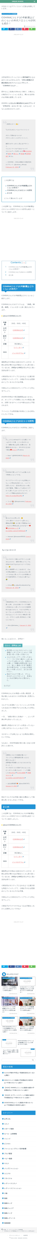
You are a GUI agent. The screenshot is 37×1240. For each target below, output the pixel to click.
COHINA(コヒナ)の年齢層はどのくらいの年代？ (20, 268)
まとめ (11, 275)
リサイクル (8, 1178)
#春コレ (15, 154)
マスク (6, 1163)
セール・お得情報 (10, 1134)
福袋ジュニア (9, 1208)
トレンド (7, 1138)
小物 (5, 1193)
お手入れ (7, 1119)
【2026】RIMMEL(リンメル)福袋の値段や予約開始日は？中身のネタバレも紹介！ (19, 1089)
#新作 (9, 154)
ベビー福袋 (8, 1158)
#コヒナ (14, 450)
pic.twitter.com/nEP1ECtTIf (15, 778)
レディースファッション (13, 1188)
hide (23, 262)
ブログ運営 (8, 1153)
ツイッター (18, 347)
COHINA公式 (18, 330)
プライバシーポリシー (14, 1235)
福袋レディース (9, 1218)
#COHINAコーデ (13, 528)
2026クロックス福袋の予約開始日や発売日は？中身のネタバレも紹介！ (18, 1081)
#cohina (12, 773)
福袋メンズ (8, 1213)
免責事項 (25, 1235)
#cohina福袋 (21, 773)
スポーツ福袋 (9, 1129)
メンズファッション (11, 1168)
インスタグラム (18, 353)
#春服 (22, 154)
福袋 (5, 1198)
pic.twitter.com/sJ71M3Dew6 (15, 531)
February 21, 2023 (12, 167)
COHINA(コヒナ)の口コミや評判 (20, 272)
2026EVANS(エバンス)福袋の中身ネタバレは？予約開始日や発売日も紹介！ (18, 1104)
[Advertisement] (18, 54)
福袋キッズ (8, 1203)
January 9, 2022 (11, 786)
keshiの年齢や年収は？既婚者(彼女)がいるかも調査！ (19, 1074)
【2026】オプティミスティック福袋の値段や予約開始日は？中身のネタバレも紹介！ (19, 1096)
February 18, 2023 (12, 587)
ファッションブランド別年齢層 (9, 13)
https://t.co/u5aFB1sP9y (14, 495)
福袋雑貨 (7, 1223)
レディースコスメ (10, 1183)
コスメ (6, 1124)
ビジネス (7, 1143)
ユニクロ (7, 1173)
